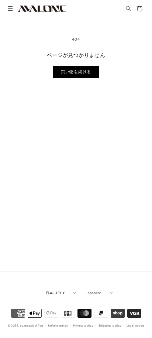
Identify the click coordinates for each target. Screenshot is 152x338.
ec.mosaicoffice (31, 325)
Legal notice (135, 325)
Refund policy (58, 325)
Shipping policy (110, 325)
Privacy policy (83, 325)
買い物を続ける (76, 71)
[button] (10, 8)
